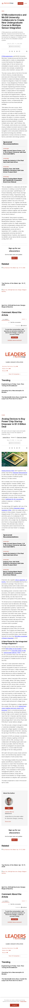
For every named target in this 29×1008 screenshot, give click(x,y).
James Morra (6, 437)
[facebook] (9, 51)
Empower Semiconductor (20, 472)
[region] (14, 322)
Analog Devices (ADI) (8, 470)
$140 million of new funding (14, 648)
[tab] (5, 319)
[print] (26, 51)
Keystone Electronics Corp (9, 366)
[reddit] (17, 51)
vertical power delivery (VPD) (12, 652)
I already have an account (14, 340)
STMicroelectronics (7, 56)
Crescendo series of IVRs (18, 650)
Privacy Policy (23, 1001)
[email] (19, 51)
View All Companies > (14, 374)
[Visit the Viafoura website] (24, 325)
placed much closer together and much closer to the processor (14, 708)
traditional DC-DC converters (13, 499)
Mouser (4, 370)
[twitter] (14, 51)
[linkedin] (12, 51)
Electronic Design (21, 437)
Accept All (14, 1005)
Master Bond (5, 368)
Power (3, 415)
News (3, 11)
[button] (3, 3)
